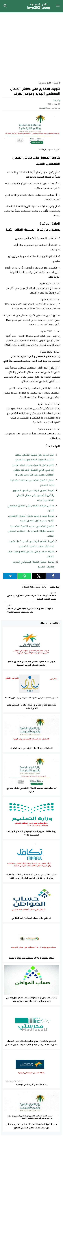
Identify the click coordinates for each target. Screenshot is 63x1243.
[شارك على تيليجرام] (10, 576)
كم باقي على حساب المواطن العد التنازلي (32, 918)
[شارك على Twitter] (39, 576)
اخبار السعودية (44, 83)
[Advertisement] (31, 45)
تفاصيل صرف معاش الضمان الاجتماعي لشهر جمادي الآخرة (31, 789)
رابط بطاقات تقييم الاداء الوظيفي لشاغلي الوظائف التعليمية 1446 (31, 833)
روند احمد (56, 100)
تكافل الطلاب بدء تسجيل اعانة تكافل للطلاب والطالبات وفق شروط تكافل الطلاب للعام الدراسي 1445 (31, 876)
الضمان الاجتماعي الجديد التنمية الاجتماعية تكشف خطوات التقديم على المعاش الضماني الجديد (31, 531)
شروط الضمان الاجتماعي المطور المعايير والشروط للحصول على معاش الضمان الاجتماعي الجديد (33, 495)
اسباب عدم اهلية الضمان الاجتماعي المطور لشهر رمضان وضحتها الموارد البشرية (31, 663)
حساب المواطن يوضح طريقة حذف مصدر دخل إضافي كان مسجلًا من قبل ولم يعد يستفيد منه (31, 999)
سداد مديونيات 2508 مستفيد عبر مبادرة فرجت (31, 958)
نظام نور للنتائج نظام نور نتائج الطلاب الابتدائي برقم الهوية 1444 (31, 706)
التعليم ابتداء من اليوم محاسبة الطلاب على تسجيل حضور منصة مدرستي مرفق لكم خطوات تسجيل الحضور (31, 1042)
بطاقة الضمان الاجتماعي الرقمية (31, 1084)
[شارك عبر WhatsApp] (24, 576)
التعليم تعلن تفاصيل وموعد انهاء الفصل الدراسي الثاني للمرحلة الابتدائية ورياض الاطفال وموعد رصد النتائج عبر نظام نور (33, 470)
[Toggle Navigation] (59, 6)
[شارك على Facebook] (53, 576)
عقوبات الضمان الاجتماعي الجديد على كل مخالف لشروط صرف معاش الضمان (30, 609)
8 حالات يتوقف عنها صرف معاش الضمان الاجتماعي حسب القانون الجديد (31, 596)
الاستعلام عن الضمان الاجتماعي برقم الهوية (31, 748)
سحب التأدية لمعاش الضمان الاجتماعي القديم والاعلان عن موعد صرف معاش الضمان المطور (31, 1126)
